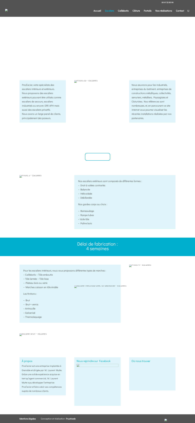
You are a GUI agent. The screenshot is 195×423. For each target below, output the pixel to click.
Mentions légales (28, 418)
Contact (180, 11)
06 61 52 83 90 (168, 2)
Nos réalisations (163, 11)
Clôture (136, 11)
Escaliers (109, 11)
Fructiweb (71, 418)
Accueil (97, 11)
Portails (147, 11)
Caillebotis (123, 11)
